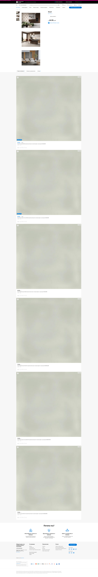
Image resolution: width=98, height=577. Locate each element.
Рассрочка (43, 546)
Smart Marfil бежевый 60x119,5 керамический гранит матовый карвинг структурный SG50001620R (33, 365)
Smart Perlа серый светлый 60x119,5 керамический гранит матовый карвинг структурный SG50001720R (33, 439)
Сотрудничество (31, 547)
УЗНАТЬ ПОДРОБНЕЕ (14, 0)
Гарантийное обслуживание (46, 549)
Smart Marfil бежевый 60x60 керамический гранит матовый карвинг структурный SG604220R (32, 291)
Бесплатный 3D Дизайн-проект (60, 547)
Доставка (43, 548)
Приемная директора (32, 548)
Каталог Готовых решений (33, 552)
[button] (18, 77)
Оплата (43, 547)
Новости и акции (36, 7)
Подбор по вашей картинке (59, 546)
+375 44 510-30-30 (19, 548)
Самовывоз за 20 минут (59, 549)
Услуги (30, 7)
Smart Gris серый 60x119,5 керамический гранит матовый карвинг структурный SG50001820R (32, 513)
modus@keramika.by (18, 563)
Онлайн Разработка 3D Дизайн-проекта (61, 548)
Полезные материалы (44, 7)
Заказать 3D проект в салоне (75, 7)
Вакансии (30, 546)
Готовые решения (24, 7)
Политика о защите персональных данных (35, 549)
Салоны (30, 554)
